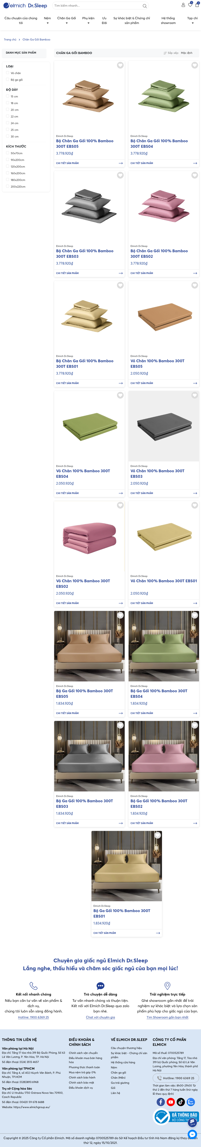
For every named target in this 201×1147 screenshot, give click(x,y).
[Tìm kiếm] (145, 5)
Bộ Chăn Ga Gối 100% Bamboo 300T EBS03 (84, 253)
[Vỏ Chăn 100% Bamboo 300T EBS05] (164, 316)
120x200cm (18, 166)
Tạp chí (192, 18)
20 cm (14, 110)
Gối (113, 1088)
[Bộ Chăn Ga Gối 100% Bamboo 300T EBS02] (164, 206)
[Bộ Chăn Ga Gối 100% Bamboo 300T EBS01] (89, 316)
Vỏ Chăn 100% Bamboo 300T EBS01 (164, 580)
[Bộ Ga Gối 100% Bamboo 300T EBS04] (164, 646)
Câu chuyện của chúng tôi (21, 20)
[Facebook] (161, 1102)
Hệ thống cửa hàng (123, 1062)
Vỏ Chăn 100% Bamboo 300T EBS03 (158, 473)
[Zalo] (191, 1102)
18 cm (14, 103)
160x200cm (18, 173)
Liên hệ (115, 1093)
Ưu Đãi (104, 20)
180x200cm (18, 180)
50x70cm (16, 153)
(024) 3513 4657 (29, 1062)
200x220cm (18, 186)
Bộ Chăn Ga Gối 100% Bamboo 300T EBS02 (159, 253)
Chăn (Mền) (118, 1077)
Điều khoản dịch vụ (81, 1087)
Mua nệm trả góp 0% (82, 1072)
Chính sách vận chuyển (83, 1053)
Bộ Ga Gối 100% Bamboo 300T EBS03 (84, 803)
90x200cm (17, 160)
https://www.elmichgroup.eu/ (32, 1107)
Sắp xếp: (173, 53)
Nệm (47, 18)
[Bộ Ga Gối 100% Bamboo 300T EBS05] (89, 646)
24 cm (14, 123)
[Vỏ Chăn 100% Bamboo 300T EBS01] (164, 536)
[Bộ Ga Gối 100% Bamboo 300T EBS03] (89, 756)
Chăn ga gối (118, 1072)
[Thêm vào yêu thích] (120, 65)
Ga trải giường (120, 1083)
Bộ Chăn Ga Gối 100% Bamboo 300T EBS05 (84, 143)
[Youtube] (171, 1102)
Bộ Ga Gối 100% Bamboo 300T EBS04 (159, 693)
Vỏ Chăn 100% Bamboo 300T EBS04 (83, 473)
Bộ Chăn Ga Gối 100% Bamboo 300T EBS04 (159, 143)
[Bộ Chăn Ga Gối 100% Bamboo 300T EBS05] (89, 96)
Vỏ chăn (16, 73)
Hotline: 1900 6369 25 (178, 1078)
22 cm (14, 116)
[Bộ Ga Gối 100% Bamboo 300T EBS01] (126, 866)
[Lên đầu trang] (192, 1112)
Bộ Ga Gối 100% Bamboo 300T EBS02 (159, 803)
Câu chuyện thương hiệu (126, 1048)
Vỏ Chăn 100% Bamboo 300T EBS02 (83, 583)
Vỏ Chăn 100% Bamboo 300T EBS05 (158, 363)
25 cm (14, 130)
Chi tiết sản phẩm (67, 163)
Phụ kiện (88, 18)
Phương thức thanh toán (84, 1067)
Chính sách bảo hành (82, 1077)
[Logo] (25, 5)
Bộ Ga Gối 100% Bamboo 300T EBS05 (84, 693)
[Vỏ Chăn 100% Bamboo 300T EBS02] (89, 536)
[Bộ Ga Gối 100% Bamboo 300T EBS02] (164, 756)
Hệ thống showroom (168, 20)
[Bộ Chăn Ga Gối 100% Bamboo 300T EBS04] (164, 96)
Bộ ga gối (17, 80)
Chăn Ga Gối (66, 18)
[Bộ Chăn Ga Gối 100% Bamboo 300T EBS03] (89, 206)
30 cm (14, 136)
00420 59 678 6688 (32, 1102)
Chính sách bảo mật (81, 1082)
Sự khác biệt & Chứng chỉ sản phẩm (131, 20)
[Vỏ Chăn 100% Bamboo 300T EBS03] (164, 426)
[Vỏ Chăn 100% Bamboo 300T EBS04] (89, 426)
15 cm (14, 96)
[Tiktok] (181, 1102)
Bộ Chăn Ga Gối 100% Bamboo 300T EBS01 (84, 363)
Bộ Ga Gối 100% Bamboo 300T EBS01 (121, 913)
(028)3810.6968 (29, 1082)
